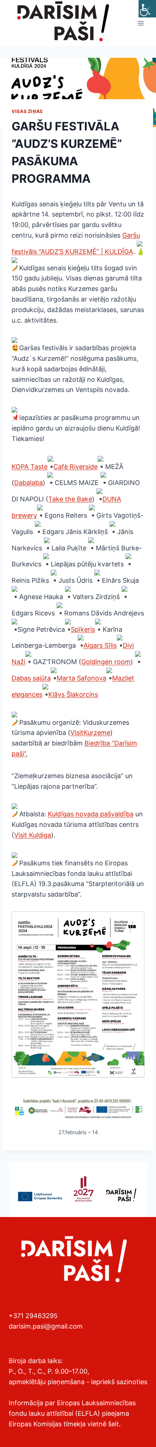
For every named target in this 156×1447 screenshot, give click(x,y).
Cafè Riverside (75, 466)
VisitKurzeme (90, 732)
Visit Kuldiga (32, 835)
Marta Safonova (81, 678)
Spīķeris (83, 629)
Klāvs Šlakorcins (73, 694)
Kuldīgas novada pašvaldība (91, 814)
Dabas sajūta (31, 678)
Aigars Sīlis (100, 645)
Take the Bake (70, 499)
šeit (113, 1424)
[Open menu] (140, 23)
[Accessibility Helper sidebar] (147, 8)
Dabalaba (28, 482)
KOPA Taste (30, 466)
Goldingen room (106, 662)
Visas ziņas (27, 111)
